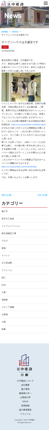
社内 (4, 285)
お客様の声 (25, 397)
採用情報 (25, 406)
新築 (4, 248)
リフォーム (7, 270)
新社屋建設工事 (9, 233)
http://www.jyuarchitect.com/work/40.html (19, 167)
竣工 (4, 277)
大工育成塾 (7, 263)
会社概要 (25, 385)
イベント (6, 255)
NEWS (25, 401)
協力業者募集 (25, 410)
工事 (4, 292)
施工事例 (25, 389)
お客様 (5, 314)
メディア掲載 (8, 307)
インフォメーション (11, 226)
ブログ (5, 241)
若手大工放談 (8, 219)
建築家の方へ (25, 393)
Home (5, 32)
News (15, 32)
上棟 (4, 322)
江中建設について (25, 381)
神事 (4, 329)
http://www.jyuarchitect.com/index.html (28, 124)
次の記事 (43, 195)
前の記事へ (8, 195)
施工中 (5, 211)
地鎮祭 (5, 300)
